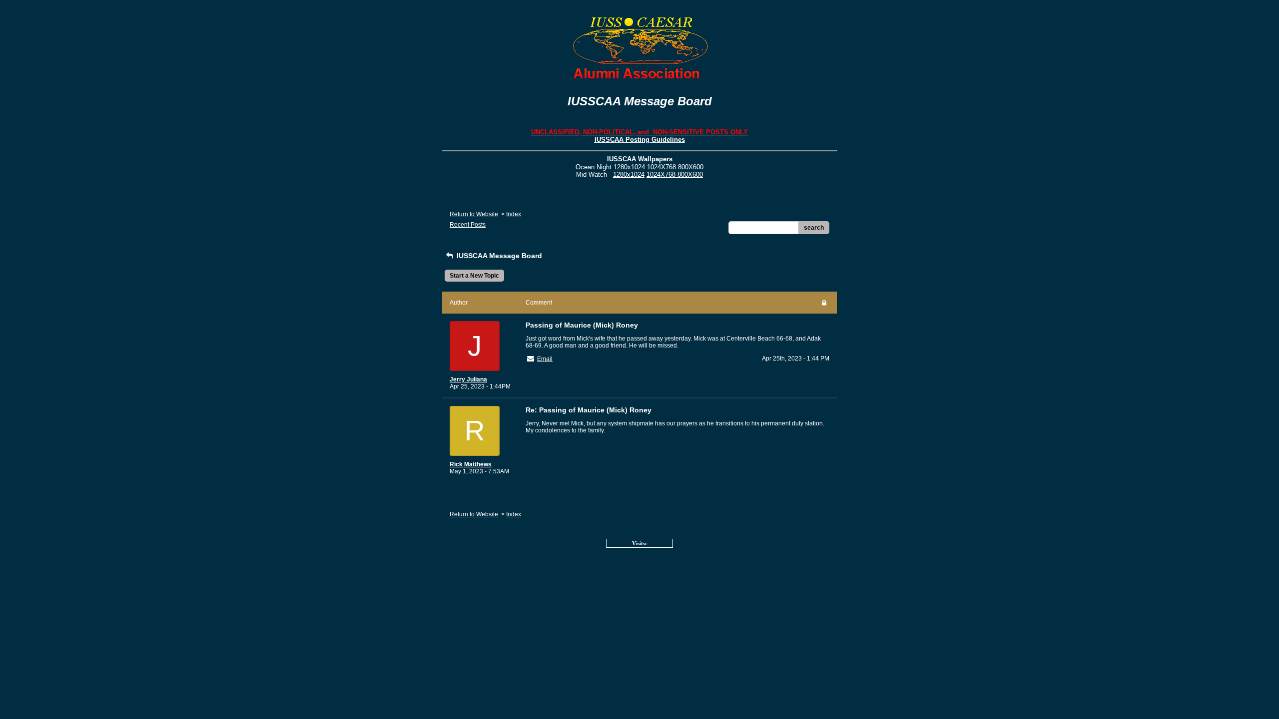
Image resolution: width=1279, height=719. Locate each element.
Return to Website (474, 214)
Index (513, 214)
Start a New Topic (474, 275)
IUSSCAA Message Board (498, 256)
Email (545, 359)
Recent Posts (468, 224)
